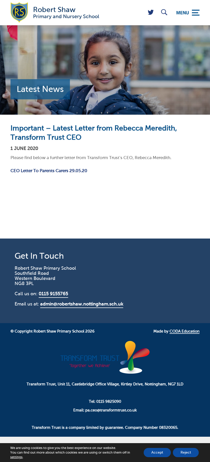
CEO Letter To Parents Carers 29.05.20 (48, 170)
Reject (186, 452)
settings (16, 457)
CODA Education (185, 331)
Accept (157, 452)
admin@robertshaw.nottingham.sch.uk (81, 303)
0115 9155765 (53, 293)
